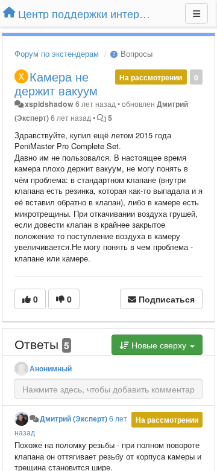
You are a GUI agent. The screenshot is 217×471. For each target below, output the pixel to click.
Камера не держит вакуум (56, 83)
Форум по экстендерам (56, 53)
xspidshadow (49, 103)
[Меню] (196, 13)
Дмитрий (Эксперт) (73, 418)
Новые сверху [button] (159, 345)
